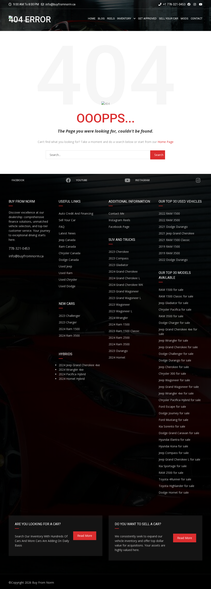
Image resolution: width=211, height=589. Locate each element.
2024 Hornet (117, 357)
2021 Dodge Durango (173, 227)
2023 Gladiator (118, 265)
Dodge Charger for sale (174, 323)
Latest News (67, 233)
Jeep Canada (67, 240)
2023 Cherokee (119, 252)
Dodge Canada (69, 260)
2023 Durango (118, 351)
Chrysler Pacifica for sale (175, 309)
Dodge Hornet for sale (174, 492)
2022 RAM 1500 (169, 213)
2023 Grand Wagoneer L (125, 298)
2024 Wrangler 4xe (71, 370)
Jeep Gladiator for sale (173, 303)
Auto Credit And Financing (76, 213)
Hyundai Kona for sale (173, 446)
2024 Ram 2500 (119, 338)
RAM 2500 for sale (171, 473)
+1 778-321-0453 (173, 4)
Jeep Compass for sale (174, 453)
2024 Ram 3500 (69, 335)
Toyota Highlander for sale (176, 486)
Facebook (18, 180)
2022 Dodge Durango (173, 260)
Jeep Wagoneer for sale (174, 380)
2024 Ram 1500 (69, 329)
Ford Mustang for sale (173, 420)
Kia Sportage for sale (173, 466)
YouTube (81, 180)
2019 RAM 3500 (169, 253)
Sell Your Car (67, 220)
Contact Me (116, 213)
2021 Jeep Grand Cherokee (176, 233)
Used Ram (66, 273)
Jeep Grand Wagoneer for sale (179, 387)
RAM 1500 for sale (171, 290)
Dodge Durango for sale (175, 360)
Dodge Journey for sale (174, 413)
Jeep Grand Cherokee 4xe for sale (178, 331)
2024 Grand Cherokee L (124, 278)
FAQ (61, 227)
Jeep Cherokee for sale (174, 367)
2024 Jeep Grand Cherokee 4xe (79, 365)
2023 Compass (119, 258)
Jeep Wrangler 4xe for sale (176, 393)
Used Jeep (65, 266)
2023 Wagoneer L (120, 311)
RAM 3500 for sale (171, 316)
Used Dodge (67, 286)
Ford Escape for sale (172, 406)
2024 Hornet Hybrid (72, 379)
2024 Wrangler (118, 318)
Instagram (142, 180)
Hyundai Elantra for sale (174, 440)
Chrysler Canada (69, 253)
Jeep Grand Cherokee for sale (178, 347)
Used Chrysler (68, 279)
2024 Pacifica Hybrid (72, 374)
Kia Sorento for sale (172, 426)
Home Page (165, 142)
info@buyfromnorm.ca (60, 4)
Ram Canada (67, 246)
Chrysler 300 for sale (172, 373)
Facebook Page (119, 227)
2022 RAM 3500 (169, 220)
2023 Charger (68, 322)
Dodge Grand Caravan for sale (179, 433)
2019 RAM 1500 (169, 246)
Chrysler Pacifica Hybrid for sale (180, 400)
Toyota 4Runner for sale (175, 479)
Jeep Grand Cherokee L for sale (179, 459)
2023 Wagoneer (119, 304)
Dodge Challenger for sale (176, 354)
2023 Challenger (69, 316)
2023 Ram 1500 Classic (124, 331)
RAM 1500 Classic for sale (176, 296)
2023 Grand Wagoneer (124, 291)
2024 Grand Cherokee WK (126, 285)
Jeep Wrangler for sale (173, 340)
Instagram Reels (119, 220)
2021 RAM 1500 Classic (174, 240)
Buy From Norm (43, 582)
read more (84, 536)
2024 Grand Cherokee (123, 271)
